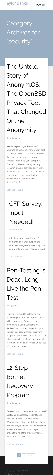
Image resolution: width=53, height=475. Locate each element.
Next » (30, 455)
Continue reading (15, 190)
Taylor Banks (16, 3)
